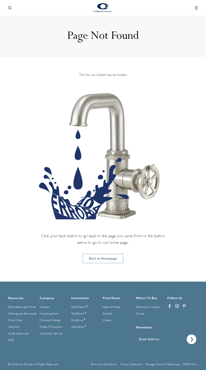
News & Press (111, 307)
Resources (15, 298)
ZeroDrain (79, 327)
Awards (107, 313)
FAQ (11, 340)
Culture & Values (50, 320)
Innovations (80, 298)
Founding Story (49, 313)
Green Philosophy (51, 327)
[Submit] (191, 339)
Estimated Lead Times (22, 307)
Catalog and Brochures (22, 313)
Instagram (177, 306)
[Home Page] (103, 8)
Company (47, 298)
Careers (45, 307)
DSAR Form (190, 364)
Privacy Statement (131, 364)
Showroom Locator (148, 307)
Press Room (111, 298)
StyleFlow (78, 320)
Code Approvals (18, 333)
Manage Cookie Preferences (163, 364)
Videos (107, 320)
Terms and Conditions (104, 364)
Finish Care (15, 320)
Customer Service (51, 333)
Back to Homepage (103, 258)
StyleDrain (78, 313)
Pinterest (184, 306)
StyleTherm (79, 307)
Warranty (14, 327)
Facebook (169, 306)
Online (140, 313)
